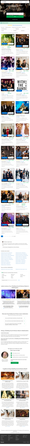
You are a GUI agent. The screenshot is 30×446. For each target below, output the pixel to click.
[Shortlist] (24, 2)
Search (21, 1)
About (16, 436)
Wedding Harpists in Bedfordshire (5, 262)
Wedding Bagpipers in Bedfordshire (21, 260)
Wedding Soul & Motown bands (16, 27)
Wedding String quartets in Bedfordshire (6, 252)
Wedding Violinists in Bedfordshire (20, 262)
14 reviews (6, 227)
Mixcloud (28, 442)
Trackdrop (24, 442)
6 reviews (3, 115)
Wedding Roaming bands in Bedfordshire (21, 254)
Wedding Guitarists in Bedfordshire (6, 264)
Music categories (10, 437)
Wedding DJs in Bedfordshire (5, 260)
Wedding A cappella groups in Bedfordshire (7, 259)
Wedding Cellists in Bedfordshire (5, 263)
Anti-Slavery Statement (17, 439)
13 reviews (21, 182)
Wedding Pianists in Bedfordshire (20, 263)
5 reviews (21, 93)
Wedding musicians (8, 27)
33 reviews (21, 48)
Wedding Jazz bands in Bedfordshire (6, 256)
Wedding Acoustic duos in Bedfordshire (21, 258)
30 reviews (21, 160)
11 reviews (6, 182)
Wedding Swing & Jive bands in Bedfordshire (22, 255)
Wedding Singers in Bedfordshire (20, 259)
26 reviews (3, 93)
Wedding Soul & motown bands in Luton (21, 269)
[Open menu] (2, 2)
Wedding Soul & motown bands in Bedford (7, 269)
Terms (2, 437)
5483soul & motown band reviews (17, 25)
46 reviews (21, 227)
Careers (17, 437)
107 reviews (6, 160)
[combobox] (8, 29)
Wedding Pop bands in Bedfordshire (21, 252)
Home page (2, 27)
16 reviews (17, 204)
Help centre (2, 436)
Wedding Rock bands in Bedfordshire (6, 254)
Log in (26, 1)
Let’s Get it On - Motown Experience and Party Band (8, 306)
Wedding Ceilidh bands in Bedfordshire (21, 256)
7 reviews (3, 47)
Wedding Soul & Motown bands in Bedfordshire (7, 255)
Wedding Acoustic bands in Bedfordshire (6, 258)
